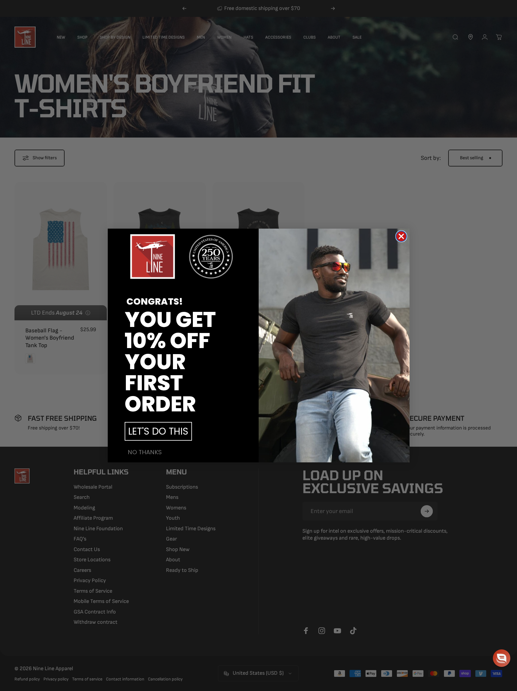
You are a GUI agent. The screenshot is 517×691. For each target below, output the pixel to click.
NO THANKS (145, 452)
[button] (501, 658)
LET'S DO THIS (158, 431)
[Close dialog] (401, 236)
